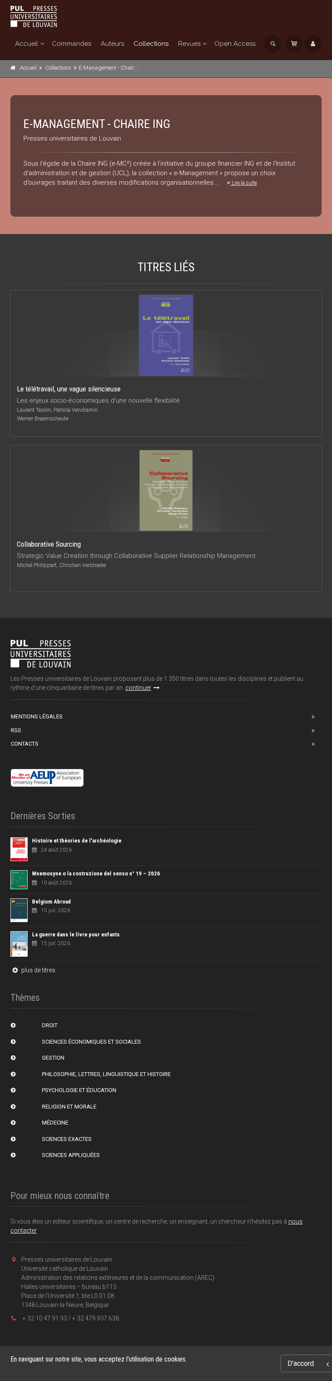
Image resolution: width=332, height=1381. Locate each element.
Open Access (234, 44)
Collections (151, 44)
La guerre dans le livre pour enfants (76, 934)
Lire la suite (243, 183)
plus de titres (37, 970)
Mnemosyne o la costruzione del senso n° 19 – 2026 (96, 873)
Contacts (24, 743)
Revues (189, 44)
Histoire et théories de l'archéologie (76, 840)
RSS (16, 730)
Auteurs (112, 44)
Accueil (26, 44)
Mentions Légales (37, 716)
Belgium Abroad (51, 901)
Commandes (71, 44)
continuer (138, 687)
